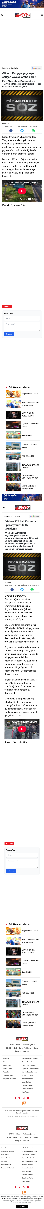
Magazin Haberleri (9, 1079)
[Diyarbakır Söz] (22, 15)
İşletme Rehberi (27, 1085)
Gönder (9, 334)
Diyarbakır (14, 68)
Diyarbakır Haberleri (10, 1062)
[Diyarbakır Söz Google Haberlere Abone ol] (36, 68)
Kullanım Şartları (29, 1045)
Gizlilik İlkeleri (11, 1048)
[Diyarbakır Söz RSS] (24, 1103)
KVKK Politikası (15, 1045)
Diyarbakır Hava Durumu (30, 1068)
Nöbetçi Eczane (27, 1075)
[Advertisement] (22, 42)
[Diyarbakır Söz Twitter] (19, 1098)
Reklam (26, 1051)
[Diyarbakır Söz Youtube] (28, 1098)
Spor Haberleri (8, 1075)
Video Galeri (7, 1068)
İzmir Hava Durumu (29, 1065)
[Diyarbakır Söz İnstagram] (23, 1098)
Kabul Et (22, 1206)
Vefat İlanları (26, 1082)
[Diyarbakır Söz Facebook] (15, 1098)
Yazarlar (6, 1072)
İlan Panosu (26, 1092)
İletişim (18, 1051)
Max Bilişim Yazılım (30, 1116)
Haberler (5, 68)
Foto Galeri (7, 1065)
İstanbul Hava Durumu (30, 1058)
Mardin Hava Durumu (29, 1072)
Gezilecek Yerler (27, 1089)
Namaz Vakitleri (27, 1079)
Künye (35, 1048)
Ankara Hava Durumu (29, 1062)
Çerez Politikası (25, 1048)
